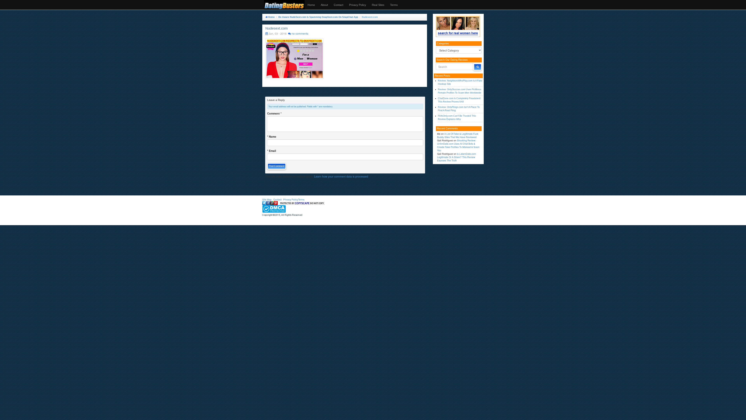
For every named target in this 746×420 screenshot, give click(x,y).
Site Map (267, 199)
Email (271, 151)
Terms (394, 4)
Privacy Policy (357, 4)
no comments (300, 33)
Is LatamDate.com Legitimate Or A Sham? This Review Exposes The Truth (456, 157)
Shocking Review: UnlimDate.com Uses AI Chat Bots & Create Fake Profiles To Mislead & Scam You (458, 145)
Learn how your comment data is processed (341, 176)
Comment (274, 113)
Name (271, 136)
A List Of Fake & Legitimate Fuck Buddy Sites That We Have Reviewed (457, 135)
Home (311, 4)
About (324, 4)
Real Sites (378, 4)
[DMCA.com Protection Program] (274, 208)
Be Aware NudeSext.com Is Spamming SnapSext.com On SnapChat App (318, 17)
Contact (338, 4)
